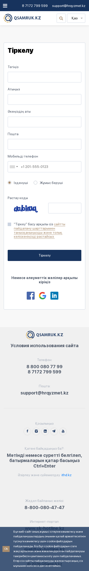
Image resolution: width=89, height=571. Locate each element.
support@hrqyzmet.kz (68, 6)
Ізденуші (21, 183)
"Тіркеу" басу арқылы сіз (39, 230)
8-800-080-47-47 (44, 507)
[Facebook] (31, 296)
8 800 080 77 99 (44, 366)
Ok (6, 548)
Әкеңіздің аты (19, 111)
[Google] (42, 296)
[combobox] (13, 166)
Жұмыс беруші (51, 183)
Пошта (13, 134)
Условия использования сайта (45, 345)
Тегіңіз (13, 67)
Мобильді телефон (23, 156)
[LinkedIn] (54, 296)
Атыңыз (14, 89)
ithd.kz (66, 475)
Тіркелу (45, 255)
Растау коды (18, 198)
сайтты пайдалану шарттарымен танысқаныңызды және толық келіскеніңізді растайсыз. (39, 230)
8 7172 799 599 (35, 6)
